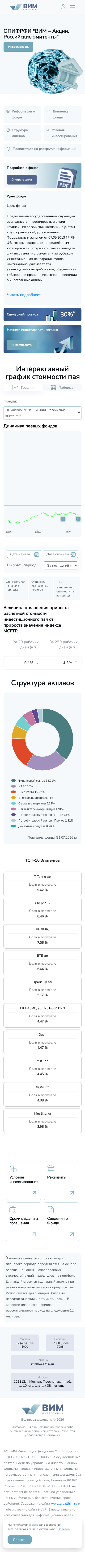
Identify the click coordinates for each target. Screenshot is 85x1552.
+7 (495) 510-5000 (25, 1344)
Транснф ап (43, 982)
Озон (42, 1034)
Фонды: (10, 401)
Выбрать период (21, 565)
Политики (64, 1529)
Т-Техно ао (42, 876)
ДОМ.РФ (42, 1087)
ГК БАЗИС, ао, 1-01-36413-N (42, 1008)
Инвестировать (18, 47)
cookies (33, 1525)
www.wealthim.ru (64, 1503)
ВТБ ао (42, 955)
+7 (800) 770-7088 (60, 1344)
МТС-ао (42, 1061)
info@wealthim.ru (42, 1364)
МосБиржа (42, 1113)
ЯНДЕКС (42, 929)
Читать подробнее (23, 294)
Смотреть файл (22, 179)
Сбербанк (42, 903)
